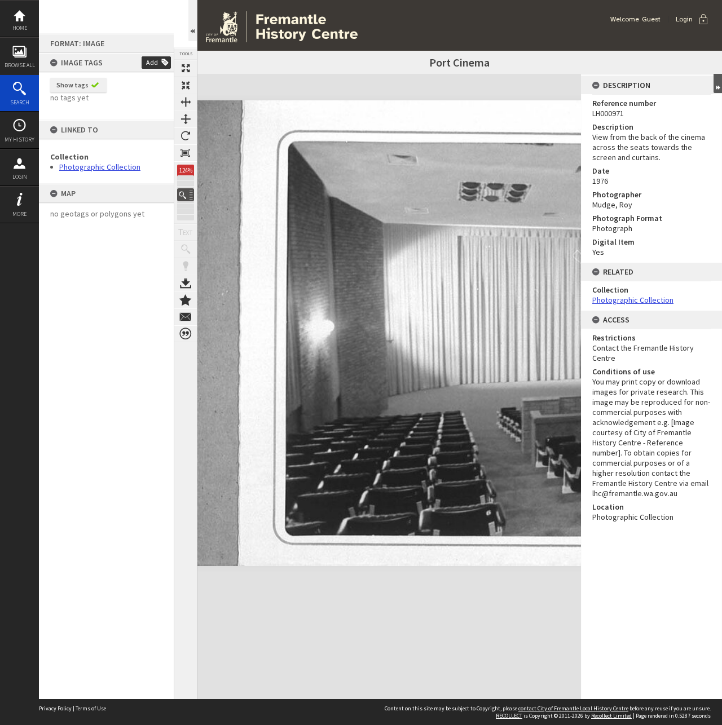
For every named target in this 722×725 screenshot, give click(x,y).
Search (19, 102)
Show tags (72, 85)
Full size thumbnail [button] (185, 68)
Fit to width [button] (185, 102)
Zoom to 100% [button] (185, 152)
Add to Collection (185, 299)
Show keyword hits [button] (185, 249)
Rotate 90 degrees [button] (185, 135)
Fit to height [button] (185, 118)
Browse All (20, 65)
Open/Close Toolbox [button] (192, 20)
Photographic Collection (99, 167)
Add (152, 62)
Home (19, 28)
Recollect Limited (611, 715)
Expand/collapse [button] (718, 83)
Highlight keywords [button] (185, 266)
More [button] (19, 214)
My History (19, 139)
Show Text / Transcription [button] (185, 232)
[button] (185, 194)
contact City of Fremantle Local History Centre (573, 708)
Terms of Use (91, 708)
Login (19, 176)
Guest (651, 19)
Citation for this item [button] (185, 333)
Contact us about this (185, 316)
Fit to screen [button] (185, 85)
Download (185, 283)
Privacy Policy (55, 708)
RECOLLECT (509, 715)
